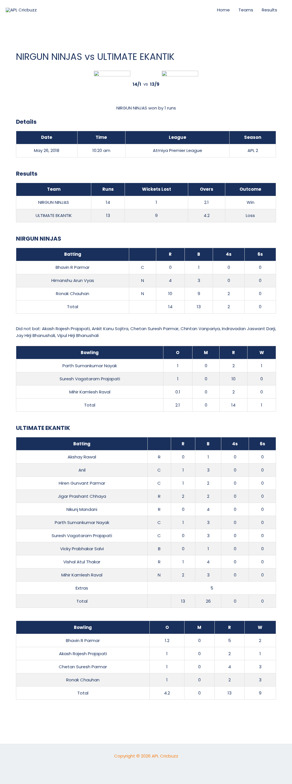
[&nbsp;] (142, 254)
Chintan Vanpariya (200, 329)
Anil (82, 470)
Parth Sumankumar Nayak (89, 366)
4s (229, 254)
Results (269, 10)
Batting (72, 254)
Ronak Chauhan (72, 293)
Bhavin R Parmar (73, 267)
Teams (245, 10)
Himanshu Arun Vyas (72, 280)
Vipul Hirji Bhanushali (78, 335)
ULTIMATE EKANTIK (54, 215)
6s (260, 254)
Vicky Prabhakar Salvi (82, 549)
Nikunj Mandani (81, 509)
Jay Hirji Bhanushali (35, 335)
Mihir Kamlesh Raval (89, 392)
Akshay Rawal (82, 457)
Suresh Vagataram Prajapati (90, 379)
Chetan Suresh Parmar (154, 329)
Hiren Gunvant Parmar (82, 483)
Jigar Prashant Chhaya (82, 496)
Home (223, 10)
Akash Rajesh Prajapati (66, 329)
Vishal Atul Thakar (81, 562)
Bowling (90, 353)
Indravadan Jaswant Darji (248, 329)
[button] (203, 10)
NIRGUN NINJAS (53, 202)
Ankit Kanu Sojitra (110, 329)
